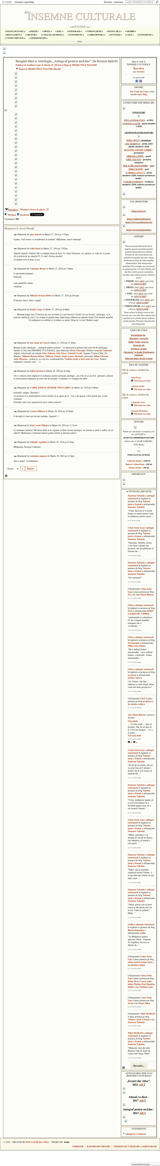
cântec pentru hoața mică (140, 962)
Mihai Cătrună (101, 356)
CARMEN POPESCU (133, 181)
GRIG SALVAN (133, 159)
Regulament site (138, 335)
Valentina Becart (38, 268)
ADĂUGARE (140, 283)
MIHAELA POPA (135, 156)
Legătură (15, 234)
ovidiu (131, 924)
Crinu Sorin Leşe (136, 527)
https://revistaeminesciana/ (138, 229)
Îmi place (13, 209)
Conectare (118, 2)
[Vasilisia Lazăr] (9, 67)
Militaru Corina (52, 356)
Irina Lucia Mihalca (39, 425)
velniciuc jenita (137, 386)
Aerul (130, 1003)
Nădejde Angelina (38, 442)
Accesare (140, 71)
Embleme (78, 1146)
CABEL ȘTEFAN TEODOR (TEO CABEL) (50, 387)
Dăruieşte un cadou (142, 380)
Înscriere (108, 2)
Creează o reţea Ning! (24, 2)
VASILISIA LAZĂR (131, 123)
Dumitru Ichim (138, 965)
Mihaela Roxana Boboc (41, 295)
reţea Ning (142, 94)
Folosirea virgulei (139, 348)
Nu (129, 594)
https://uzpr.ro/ (139, 211)
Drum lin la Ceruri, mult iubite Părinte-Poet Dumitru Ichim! (141, 984)
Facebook (24, 214)
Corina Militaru (37, 411)
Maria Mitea (144, 1003)
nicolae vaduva (135, 677)
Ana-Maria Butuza (145, 594)
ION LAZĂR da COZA (134, 120)
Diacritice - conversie (138, 338)
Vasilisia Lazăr (34, 65)
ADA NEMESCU (132, 143)
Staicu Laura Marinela (72, 356)
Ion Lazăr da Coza (39, 342)
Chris (130, 605)
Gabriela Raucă (134, 460)
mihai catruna (36, 370)
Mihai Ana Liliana (136, 645)
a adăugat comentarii (144, 605)
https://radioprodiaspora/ (139, 218)
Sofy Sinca (61, 353)
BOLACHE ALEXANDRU (135, 165)
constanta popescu (38, 456)
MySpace (12, 214)
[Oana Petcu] (126, 382)
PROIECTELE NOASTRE (84, 65)
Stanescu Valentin (136, 495)
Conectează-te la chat (141, 1164)
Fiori (130, 610)
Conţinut (6, 476)
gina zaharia (36, 234)
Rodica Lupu (36, 309)
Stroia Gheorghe (77, 350)
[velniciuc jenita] (126, 390)
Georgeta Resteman (139, 410)
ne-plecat (132, 675)
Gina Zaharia (48, 353)
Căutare (157, 2)
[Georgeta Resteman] (126, 415)
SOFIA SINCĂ (133, 140)
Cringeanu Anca (138, 402)
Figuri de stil (138, 345)
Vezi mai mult (134, 735)
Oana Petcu (136, 377)
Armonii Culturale (103, 350)
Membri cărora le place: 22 (34, 209)
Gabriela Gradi (75, 353)
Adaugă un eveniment (135, 1134)
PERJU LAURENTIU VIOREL (141, 612)
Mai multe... (139, 1065)
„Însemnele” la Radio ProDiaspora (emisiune (138, 354)
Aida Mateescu (21, 359)
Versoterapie (134, 643)
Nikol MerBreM (147, 1013)
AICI (142, 281)
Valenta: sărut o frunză (139, 503)
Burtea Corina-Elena (135, 464)
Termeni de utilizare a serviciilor (135, 1146)
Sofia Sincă (35, 248)
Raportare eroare (98, 1146)
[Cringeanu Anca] (126, 406)
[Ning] (6, 2)
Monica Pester (135, 467)
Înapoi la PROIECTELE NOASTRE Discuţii (40, 69)
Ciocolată (133, 721)
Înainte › (31, 468)
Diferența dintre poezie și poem (138, 358)
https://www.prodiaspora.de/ (138, 222)
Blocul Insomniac (136, 930)
